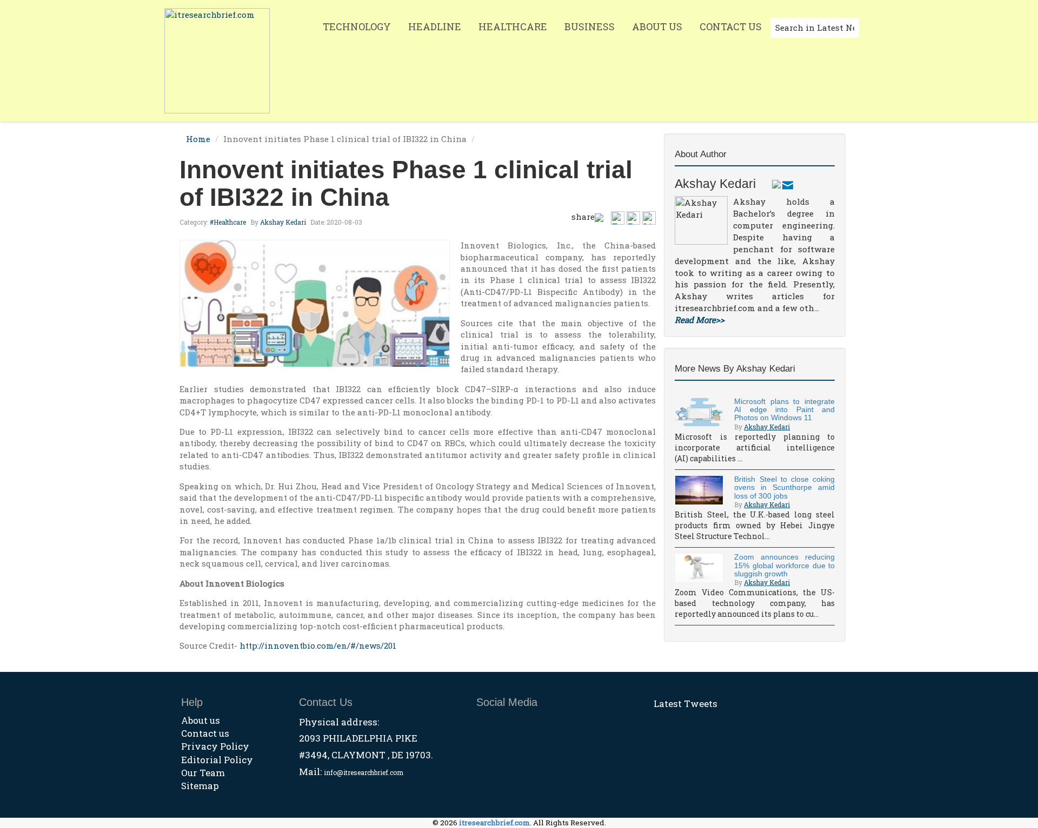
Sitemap (200, 785)
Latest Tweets (685, 703)
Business (589, 26)
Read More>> (699, 319)
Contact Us (731, 26)
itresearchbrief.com (494, 822)
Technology (357, 26)
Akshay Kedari (283, 222)
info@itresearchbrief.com (363, 772)
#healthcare (228, 222)
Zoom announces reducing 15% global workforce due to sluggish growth (784, 565)
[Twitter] (776, 184)
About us (200, 720)
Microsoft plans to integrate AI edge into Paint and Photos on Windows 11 (784, 409)
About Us (657, 26)
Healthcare (512, 26)
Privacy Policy (215, 746)
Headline (434, 26)
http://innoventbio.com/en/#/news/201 (317, 645)
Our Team (203, 772)
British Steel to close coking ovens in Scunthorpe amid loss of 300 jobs (784, 487)
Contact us (205, 733)
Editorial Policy (217, 759)
